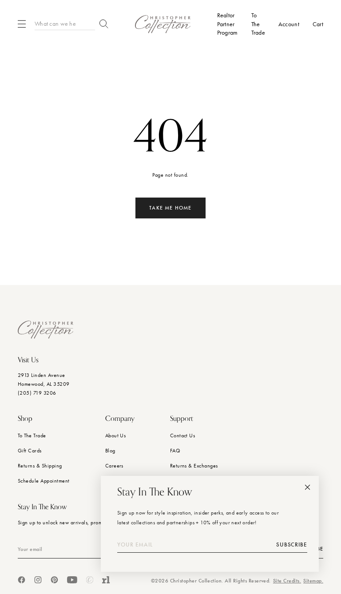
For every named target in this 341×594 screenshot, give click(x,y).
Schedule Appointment (44, 481)
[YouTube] (72, 579)
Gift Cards (30, 450)
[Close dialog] (307, 487)
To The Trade (32, 435)
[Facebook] (21, 579)
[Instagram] (38, 579)
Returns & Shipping (40, 466)
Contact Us (182, 435)
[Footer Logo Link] (45, 330)
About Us (115, 435)
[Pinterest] (54, 579)
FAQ (175, 450)
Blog (110, 450)
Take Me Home (170, 208)
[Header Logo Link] (162, 24)
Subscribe (291, 544)
